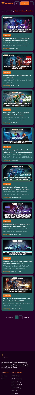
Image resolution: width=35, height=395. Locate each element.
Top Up (26, 3)
